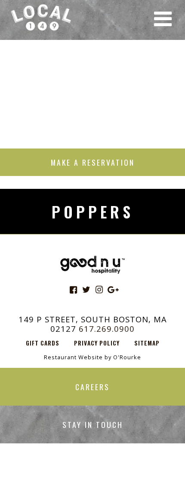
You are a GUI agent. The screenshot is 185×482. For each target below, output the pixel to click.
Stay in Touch (92, 424)
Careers (92, 386)
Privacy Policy (97, 343)
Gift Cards (42, 343)
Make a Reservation (93, 162)
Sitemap (147, 343)
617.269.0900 (107, 328)
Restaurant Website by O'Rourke (92, 357)
